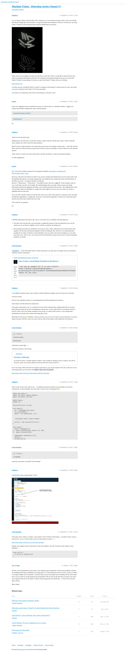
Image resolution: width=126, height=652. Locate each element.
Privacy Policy (49, 645)
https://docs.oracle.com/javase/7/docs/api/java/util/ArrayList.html (30, 373)
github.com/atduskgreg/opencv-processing (26, 257)
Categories (20, 645)
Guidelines (28, 645)
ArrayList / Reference (21, 357)
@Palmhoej (15, 251)
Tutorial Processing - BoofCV (22, 113)
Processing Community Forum (10, 2)
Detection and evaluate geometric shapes (25, 601)
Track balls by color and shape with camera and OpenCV (31, 615)
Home (13, 645)
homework (20, 633)
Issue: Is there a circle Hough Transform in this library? (38, 261)
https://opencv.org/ (17, 83)
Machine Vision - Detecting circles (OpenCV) (36, 6)
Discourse (22, 649)
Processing (19, 354)
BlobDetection (17, 119)
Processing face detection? (21, 630)
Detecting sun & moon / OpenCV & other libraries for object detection (35, 608)
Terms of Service (38, 645)
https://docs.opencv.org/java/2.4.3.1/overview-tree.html (28, 542)
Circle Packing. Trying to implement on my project (29, 623)
